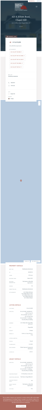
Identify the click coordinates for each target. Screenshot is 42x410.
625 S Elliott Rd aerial (27, 296)
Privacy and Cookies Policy (16, 400)
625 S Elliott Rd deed (28, 292)
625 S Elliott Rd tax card (27, 295)
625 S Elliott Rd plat (28, 297)
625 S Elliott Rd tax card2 (27, 293)
